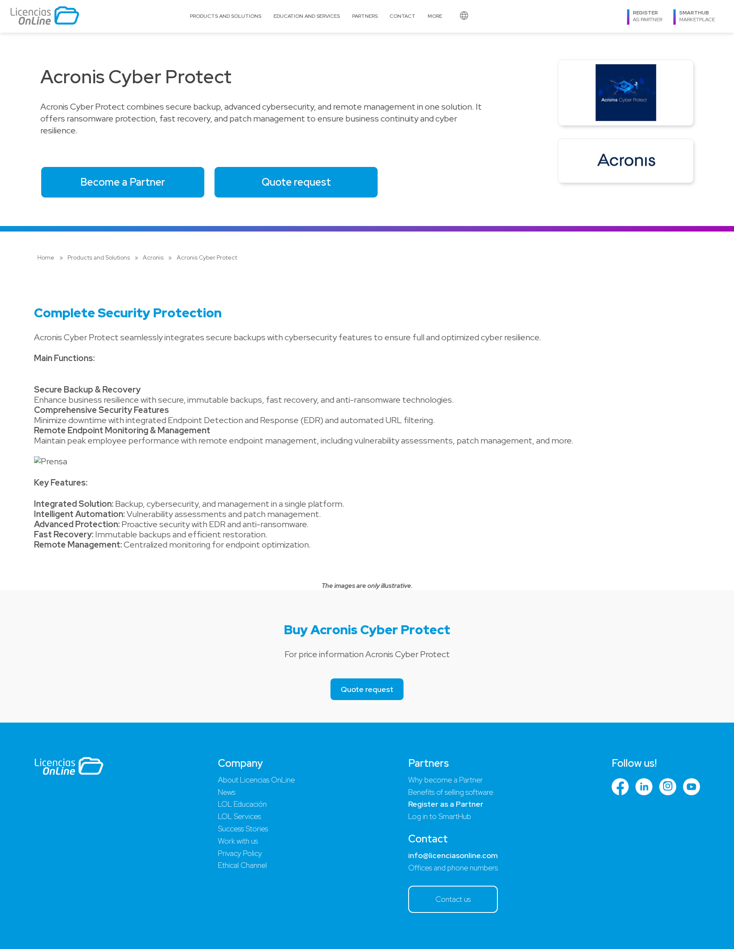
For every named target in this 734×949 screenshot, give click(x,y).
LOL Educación (242, 804)
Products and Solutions (225, 16)
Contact (402, 16)
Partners (365, 16)
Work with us (238, 841)
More (435, 16)
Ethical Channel (242, 865)
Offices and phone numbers (453, 868)
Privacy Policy (240, 853)
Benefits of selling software (450, 792)
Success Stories (243, 828)
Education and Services (307, 16)
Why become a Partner (445, 780)
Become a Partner (122, 182)
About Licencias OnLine (256, 780)
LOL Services (239, 816)
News (226, 792)
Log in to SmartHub (439, 816)
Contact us (453, 899)
